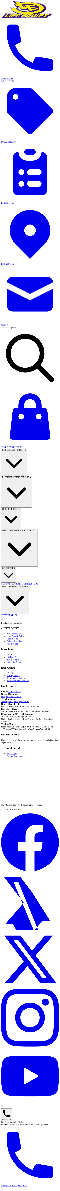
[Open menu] (2, 618)
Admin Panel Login (15, 756)
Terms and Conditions (16, 678)
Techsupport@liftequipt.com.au (15, 701)
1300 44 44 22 (14, 691)
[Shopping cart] (2, 1188)
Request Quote (20, 1185)
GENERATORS (8, 568)
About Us (11, 654)
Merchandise (12, 644)
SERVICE (5, 615)
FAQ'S (10, 673)
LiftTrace (12, 657)
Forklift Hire (12, 639)
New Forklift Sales (15, 633)
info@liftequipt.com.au (11, 696)
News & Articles (14, 660)
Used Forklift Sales (15, 636)
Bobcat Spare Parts (15, 641)
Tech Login (12, 753)
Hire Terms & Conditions (18, 680)
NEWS (13, 615)
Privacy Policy (13, 675)
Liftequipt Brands (14, 662)
